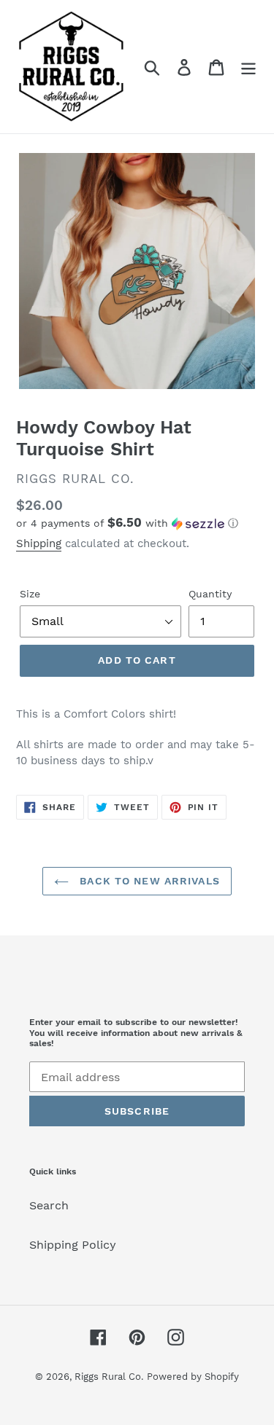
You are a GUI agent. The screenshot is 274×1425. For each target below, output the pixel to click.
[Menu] (248, 66)
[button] (137, 523)
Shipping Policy (72, 1245)
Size (30, 594)
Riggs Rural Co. (109, 1376)
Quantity (210, 594)
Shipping (38, 543)
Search (49, 1205)
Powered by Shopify (193, 1376)
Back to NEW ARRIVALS (148, 881)
